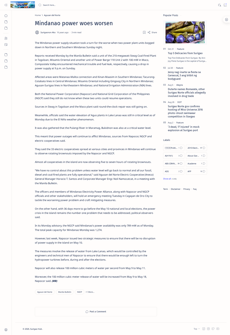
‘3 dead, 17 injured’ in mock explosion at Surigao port (183, 128)
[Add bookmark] (144, 32)
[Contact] (6, 44)
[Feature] (180, 49)
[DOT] (179, 102)
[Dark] (219, 5)
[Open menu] (6, 5)
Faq (195, 189)
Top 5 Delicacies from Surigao (185, 53)
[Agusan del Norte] (45, 292)
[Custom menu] (6, 55)
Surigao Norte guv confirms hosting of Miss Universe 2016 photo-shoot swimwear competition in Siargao (185, 111)
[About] (6, 38)
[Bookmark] (225, 5)
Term (165, 189)
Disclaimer (175, 189)
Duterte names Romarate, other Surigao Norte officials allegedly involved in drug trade (187, 93)
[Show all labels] (169, 178)
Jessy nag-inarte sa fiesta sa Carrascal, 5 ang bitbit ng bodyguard (184, 76)
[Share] (152, 32)
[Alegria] (179, 85)
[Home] (6, 16)
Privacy (186, 189)
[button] (90, 292)
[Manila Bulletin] (65, 292)
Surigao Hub (36, 328)
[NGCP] (79, 292)
